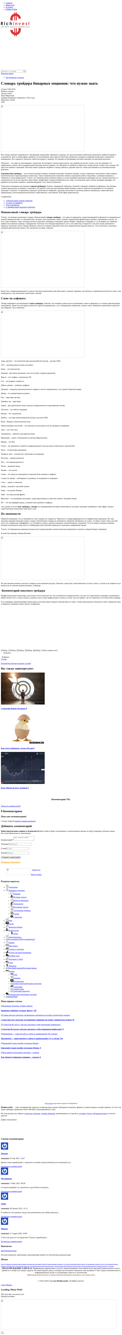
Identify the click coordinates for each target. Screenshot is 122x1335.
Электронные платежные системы (23, 994)
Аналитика (13, 887)
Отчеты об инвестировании (20, 953)
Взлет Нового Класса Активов (14, 788)
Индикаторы (18, 981)
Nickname (5, 844)
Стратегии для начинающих (87, 1264)
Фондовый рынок (29, 968)
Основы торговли (34, 984)
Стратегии (17, 917)
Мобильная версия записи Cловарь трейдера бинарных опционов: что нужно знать (61, 1275)
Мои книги (13, 946)
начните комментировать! (25, 821)
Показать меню (7, 73)
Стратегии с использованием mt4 (57, 1266)
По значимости (12, 205)
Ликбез (11, 943)
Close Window (6, 1285)
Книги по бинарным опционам (9, 1264)
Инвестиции (14, 930)
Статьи (4, 659)
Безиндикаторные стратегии (27, 1266)
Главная (9, 3)
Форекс (12, 971)
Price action (71, 1264)
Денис (3, 1204)
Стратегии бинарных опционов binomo (27, 1264)
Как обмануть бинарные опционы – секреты (20, 1057)
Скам (11, 963)
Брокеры (16, 894)
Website (4, 853)
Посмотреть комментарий (11, 1166)
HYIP (15, 934)
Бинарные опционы (17, 890)
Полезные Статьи (16, 959)
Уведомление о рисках (15, 78)
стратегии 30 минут (42, 1264)
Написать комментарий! (11, 806)
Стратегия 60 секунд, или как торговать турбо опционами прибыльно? (31, 1029)
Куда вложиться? (28, 939)
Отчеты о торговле (16, 949)
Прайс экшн (77, 1264)
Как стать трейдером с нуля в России (17, 748)
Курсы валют (49, 1103)
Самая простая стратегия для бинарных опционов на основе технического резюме (36, 1020)
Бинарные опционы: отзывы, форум (17, 1011)
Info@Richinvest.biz (9, 1251)
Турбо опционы (109, 1264)
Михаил (4, 1229)
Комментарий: (7, 840)
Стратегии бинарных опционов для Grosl (57, 1264)
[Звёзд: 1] (5, 650)
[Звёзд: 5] (38, 650)
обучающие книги (100, 1113)
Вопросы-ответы (15, 927)
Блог (10, 920)
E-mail (4, 848)
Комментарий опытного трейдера (20, 207)
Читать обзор (36, 875)
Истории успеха (19, 897)
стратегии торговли (32, 1113)
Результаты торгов (20, 907)
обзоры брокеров (48, 1113)
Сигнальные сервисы (22, 910)
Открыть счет (36, 870)
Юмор (15, 997)
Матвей (4, 1154)
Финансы (12, 966)
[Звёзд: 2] (13, 650)
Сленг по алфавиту (14, 203)
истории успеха (85, 1113)
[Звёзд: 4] (30, 650)
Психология (18, 904)
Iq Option (9, 7)
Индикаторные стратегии (95, 1266)
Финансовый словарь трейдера (19, 201)
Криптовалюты (15, 937)
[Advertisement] (61, 53)
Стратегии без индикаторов (41, 1266)
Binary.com (10, 5)
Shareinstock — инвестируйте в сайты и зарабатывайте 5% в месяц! (30, 1039)
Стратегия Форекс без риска (13, 709)
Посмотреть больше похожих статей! (16, 663)
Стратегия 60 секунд (99, 1264)
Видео (11, 924)
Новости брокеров (20, 900)
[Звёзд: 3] (21, 650)
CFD (15, 975)
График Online (11, 9)
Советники (17, 987)
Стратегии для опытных (107, 1266)
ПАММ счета (14, 956)
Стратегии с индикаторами (82, 1266)
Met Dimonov (6, 1179)
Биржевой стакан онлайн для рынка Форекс (20, 1048)
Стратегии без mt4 (70, 1266)
